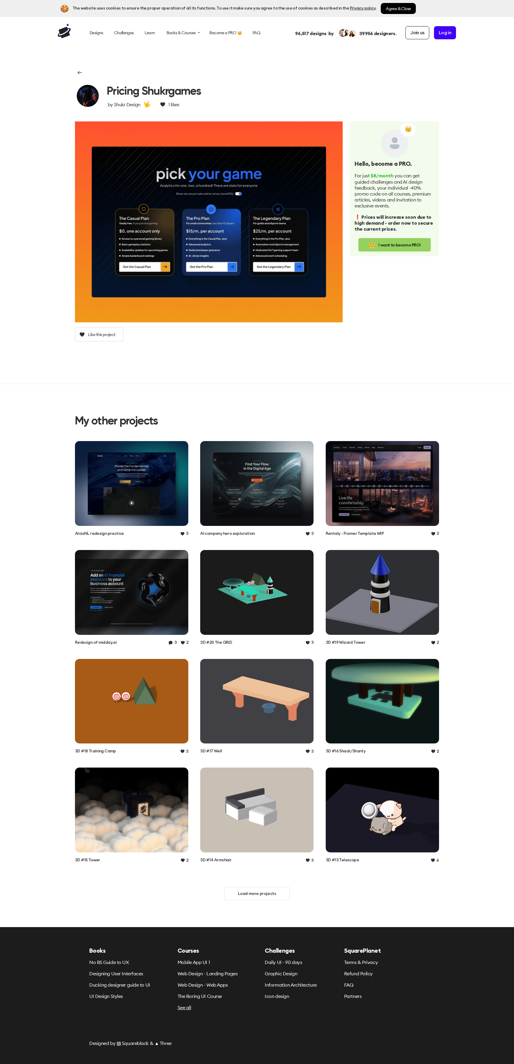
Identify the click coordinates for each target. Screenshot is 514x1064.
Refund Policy (358, 973)
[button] (79, 72)
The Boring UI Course (200, 996)
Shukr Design (127, 104)
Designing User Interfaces (116, 973)
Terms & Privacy (361, 962)
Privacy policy (362, 8)
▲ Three (163, 1043)
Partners (352, 996)
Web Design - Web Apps (203, 984)
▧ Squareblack (133, 1043)
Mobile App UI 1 (194, 962)
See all (184, 1007)
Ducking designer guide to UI (119, 984)
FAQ (348, 984)
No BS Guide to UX (109, 962)
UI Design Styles (106, 996)
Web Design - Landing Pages (208, 973)
